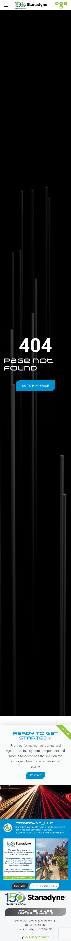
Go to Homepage (35, 385)
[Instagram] (61, 3)
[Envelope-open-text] (61, 7)
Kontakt (35, 775)
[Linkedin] (65, 3)
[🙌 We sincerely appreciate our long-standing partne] (19, 859)
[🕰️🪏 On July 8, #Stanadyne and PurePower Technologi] (52, 859)
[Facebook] (57, 3)
